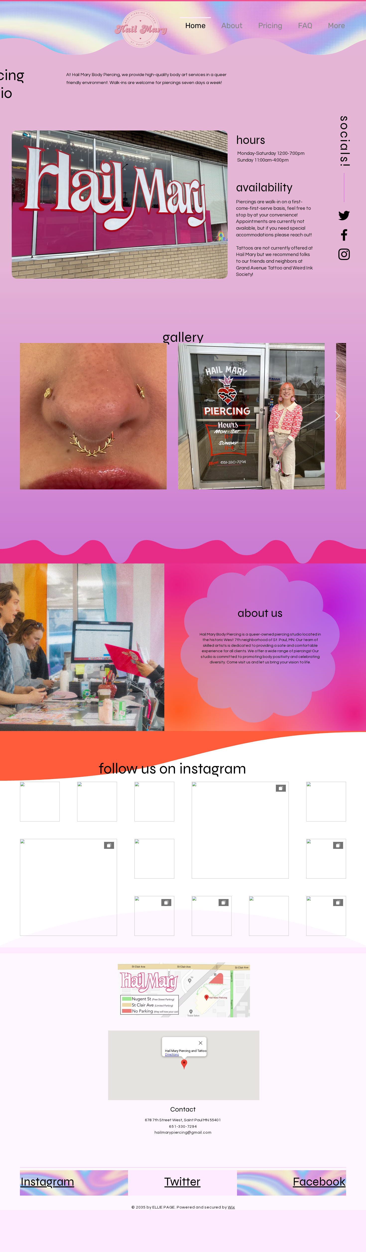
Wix (231, 1207)
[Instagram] (344, 254)
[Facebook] (344, 235)
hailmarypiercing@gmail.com (183, 1132)
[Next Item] (337, 416)
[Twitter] (344, 215)
